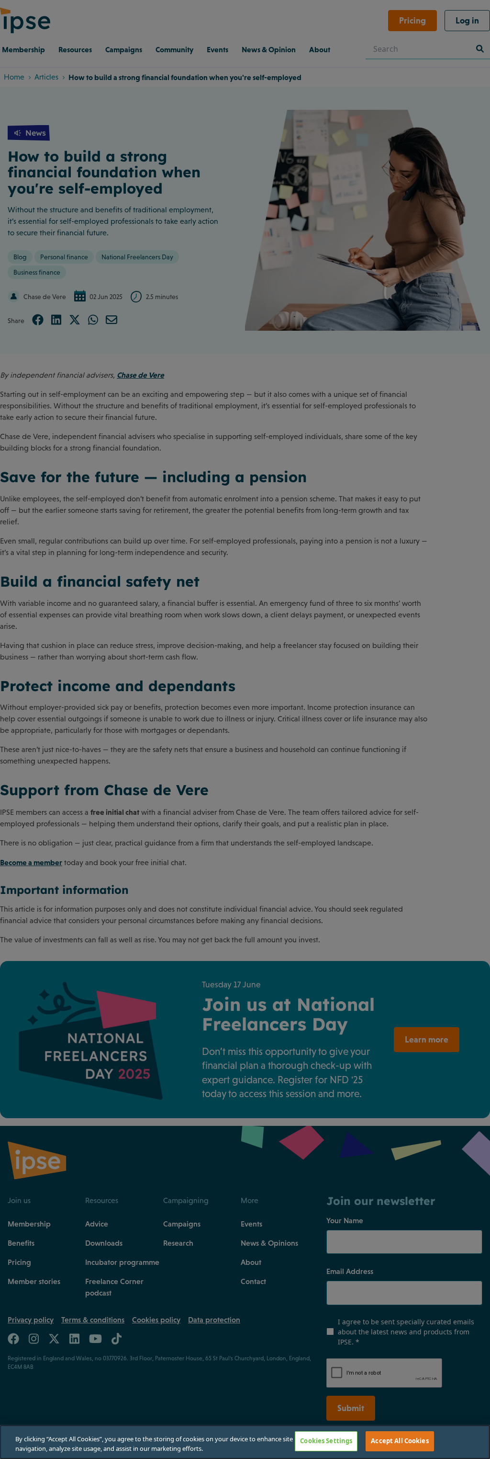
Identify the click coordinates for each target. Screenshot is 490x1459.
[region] (245, 1442)
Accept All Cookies (399, 1440)
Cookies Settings (326, 1440)
